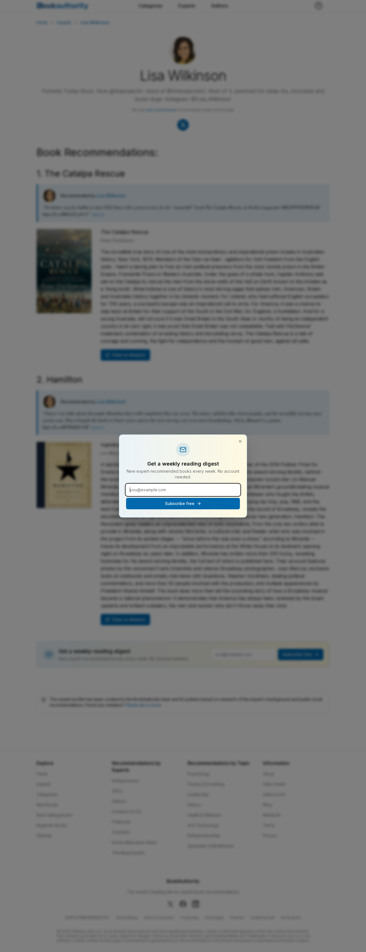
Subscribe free (179, 503)
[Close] (240, 441)
